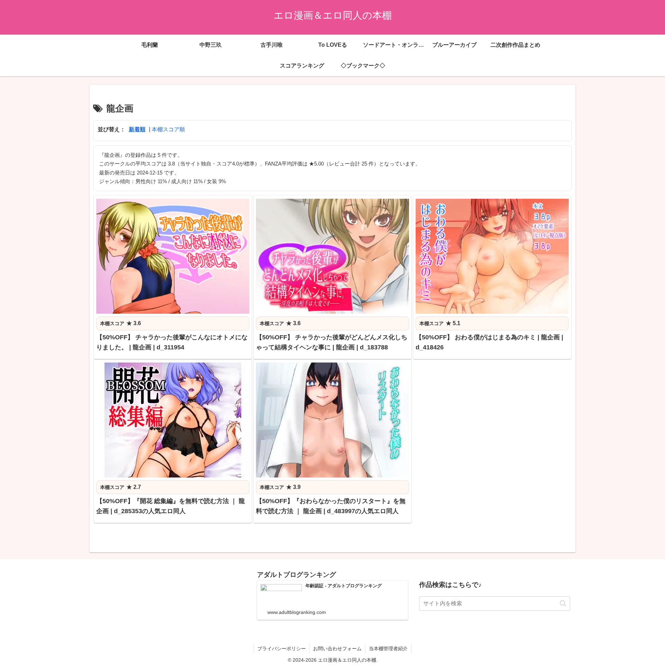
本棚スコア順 (168, 129)
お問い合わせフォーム (337, 648)
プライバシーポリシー (281, 648)
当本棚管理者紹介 (388, 648)
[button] (563, 603)
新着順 (137, 129)
